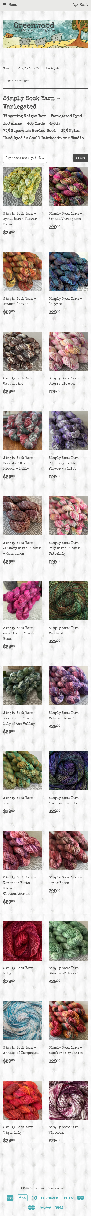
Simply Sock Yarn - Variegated (40, 68)
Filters (80, 158)
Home (6, 68)
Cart (83, 5)
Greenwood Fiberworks (46, 1188)
